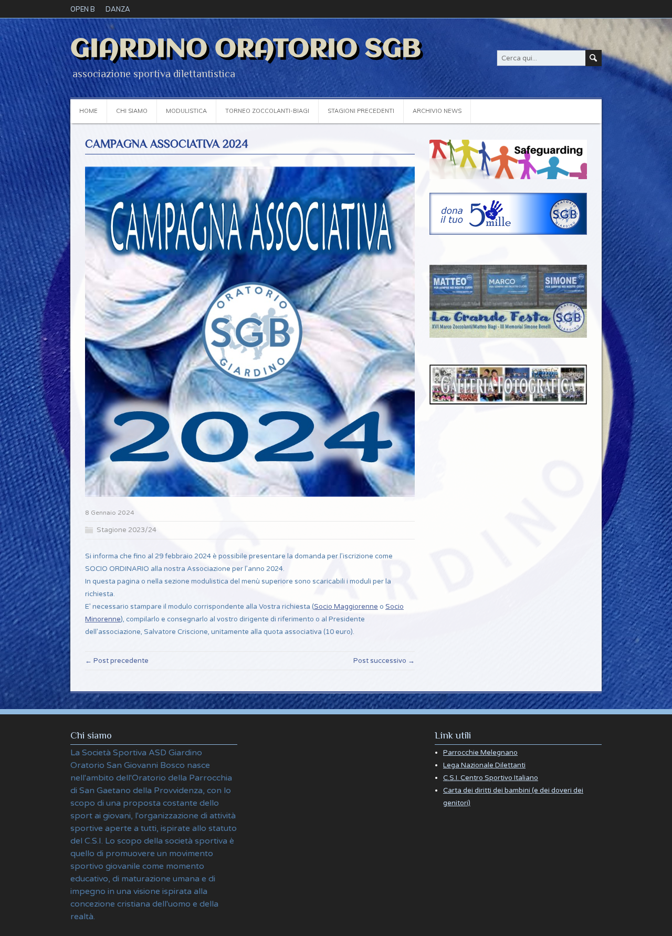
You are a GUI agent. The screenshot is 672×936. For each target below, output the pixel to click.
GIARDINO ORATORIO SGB (245, 49)
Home (88, 111)
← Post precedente (117, 661)
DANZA (118, 9)
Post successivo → (384, 661)
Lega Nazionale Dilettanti (484, 765)
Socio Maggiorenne (346, 606)
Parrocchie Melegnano (480, 752)
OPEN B (82, 9)
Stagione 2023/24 (126, 530)
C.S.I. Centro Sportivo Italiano (490, 778)
